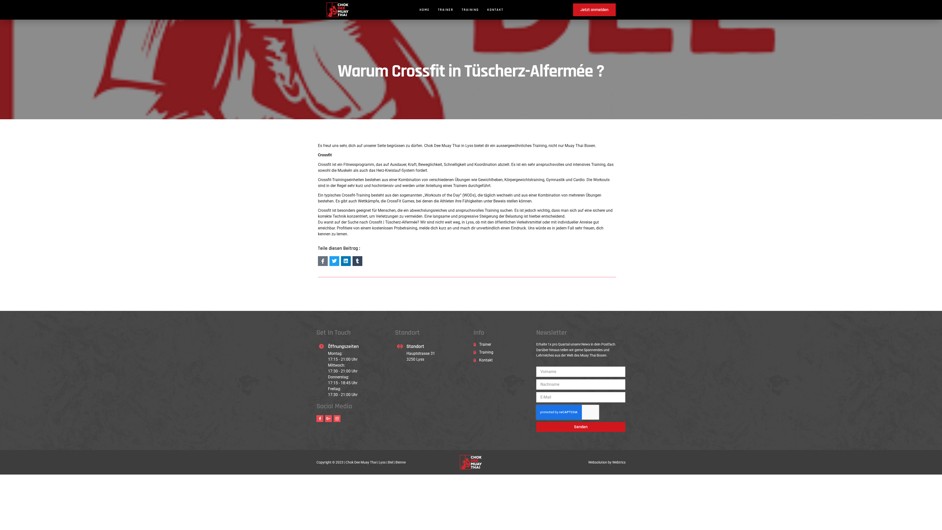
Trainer (445, 10)
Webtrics (619, 462)
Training (470, 10)
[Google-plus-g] (328, 418)
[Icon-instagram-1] (337, 418)
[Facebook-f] (319, 418)
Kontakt (495, 10)
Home (424, 10)
